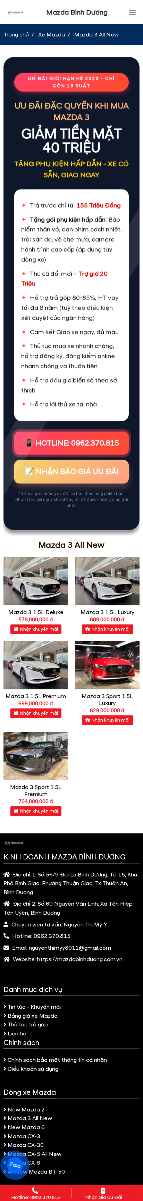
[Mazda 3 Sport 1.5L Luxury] (107, 665)
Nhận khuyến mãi (39, 629)
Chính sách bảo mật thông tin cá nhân (57, 1060)
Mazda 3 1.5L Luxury (107, 612)
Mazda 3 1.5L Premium (36, 696)
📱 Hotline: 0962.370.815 (71, 440)
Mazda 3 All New (30, 1118)
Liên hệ (17, 1033)
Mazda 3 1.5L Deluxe (36, 612)
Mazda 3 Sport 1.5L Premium (35, 791)
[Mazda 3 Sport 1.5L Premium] (35, 756)
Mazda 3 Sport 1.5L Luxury (107, 700)
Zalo (15, 1165)
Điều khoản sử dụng (33, 1069)
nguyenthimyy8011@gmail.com (70, 947)
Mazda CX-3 (24, 1136)
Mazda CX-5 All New (34, 1154)
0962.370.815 (52, 936)
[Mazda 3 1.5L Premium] (35, 665)
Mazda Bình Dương (77, 12)
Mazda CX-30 (26, 1145)
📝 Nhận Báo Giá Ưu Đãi (72, 469)
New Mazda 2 (26, 1109)
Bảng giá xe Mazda (33, 1016)
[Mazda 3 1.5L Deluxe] (35, 581)
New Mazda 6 (26, 1127)
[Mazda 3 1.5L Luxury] (107, 581)
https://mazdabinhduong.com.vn (80, 959)
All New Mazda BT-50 (36, 1171)
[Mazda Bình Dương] (15, 12)
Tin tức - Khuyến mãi (34, 1006)
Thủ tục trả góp (28, 1024)
